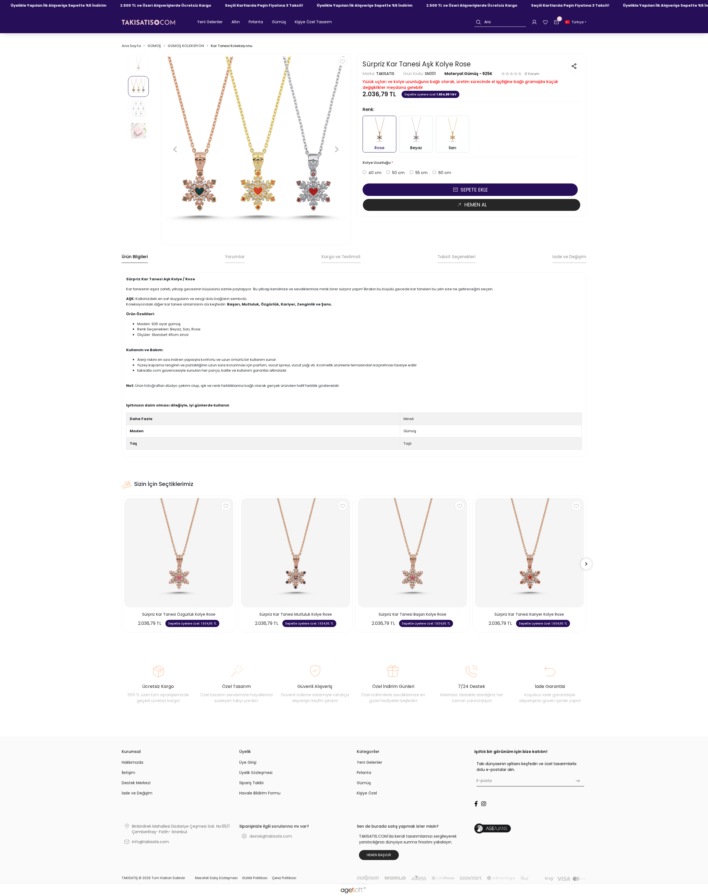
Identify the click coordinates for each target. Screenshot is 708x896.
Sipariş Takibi (251, 783)
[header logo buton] (148, 22)
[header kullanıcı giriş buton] (534, 22)
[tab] (135, 257)
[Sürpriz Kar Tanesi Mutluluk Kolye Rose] (295, 552)
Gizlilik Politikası (254, 878)
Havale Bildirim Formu (259, 793)
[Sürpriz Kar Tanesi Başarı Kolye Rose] (412, 552)
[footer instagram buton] (483, 804)
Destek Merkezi (136, 783)
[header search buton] (478, 22)
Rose (379, 148)
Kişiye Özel (367, 793)
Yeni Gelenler (369, 762)
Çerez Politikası (284, 878)
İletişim (128, 772)
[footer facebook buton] (476, 804)
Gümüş (364, 783)
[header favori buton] (545, 22)
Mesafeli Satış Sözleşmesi (216, 878)
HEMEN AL (475, 204)
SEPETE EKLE (474, 189)
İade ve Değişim (137, 793)
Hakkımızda (132, 762)
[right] (586, 564)
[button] (210, 22)
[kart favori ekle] (226, 505)
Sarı (452, 148)
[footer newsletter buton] (577, 780)
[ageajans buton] (530, 828)
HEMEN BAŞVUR (379, 855)
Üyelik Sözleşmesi (255, 772)
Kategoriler (368, 751)
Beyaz (416, 148)
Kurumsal (131, 751)
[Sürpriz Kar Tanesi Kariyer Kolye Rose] (529, 552)
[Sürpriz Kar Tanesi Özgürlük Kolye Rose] (178, 552)
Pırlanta (364, 772)
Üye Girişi (247, 762)
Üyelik (245, 751)
